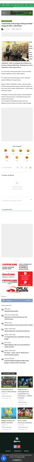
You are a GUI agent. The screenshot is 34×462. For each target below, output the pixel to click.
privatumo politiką (20, 457)
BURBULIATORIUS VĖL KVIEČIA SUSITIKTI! (8, 422)
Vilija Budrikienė (22, 402)
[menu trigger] (5, 13)
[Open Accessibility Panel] (3, 458)
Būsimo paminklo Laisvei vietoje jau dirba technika (18, 325)
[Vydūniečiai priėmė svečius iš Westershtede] (8, 382)
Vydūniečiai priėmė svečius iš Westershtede (8, 390)
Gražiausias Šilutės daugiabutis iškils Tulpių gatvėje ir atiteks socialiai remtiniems (16, 361)
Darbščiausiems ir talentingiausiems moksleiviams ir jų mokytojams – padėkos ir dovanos (25, 393)
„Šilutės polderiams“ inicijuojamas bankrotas (17, 331)
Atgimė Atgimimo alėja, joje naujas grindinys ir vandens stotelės (17, 346)
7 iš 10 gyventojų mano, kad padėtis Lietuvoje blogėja (17, 338)
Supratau (17, 460)
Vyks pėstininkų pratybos (11, 311)
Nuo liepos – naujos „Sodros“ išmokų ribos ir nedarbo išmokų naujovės (16, 354)
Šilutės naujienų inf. (17, 29)
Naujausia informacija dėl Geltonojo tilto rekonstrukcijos (15, 318)
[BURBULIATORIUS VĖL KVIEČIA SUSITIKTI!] (8, 413)
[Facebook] (17, 167)
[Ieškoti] (30, 13)
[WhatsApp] (26, 167)
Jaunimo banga (7, 21)
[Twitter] (22, 167)
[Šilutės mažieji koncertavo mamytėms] (25, 413)
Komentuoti (5, 398)
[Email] (30, 167)
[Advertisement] (17, 34)
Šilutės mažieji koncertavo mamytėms (25, 422)
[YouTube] (18, 446)
